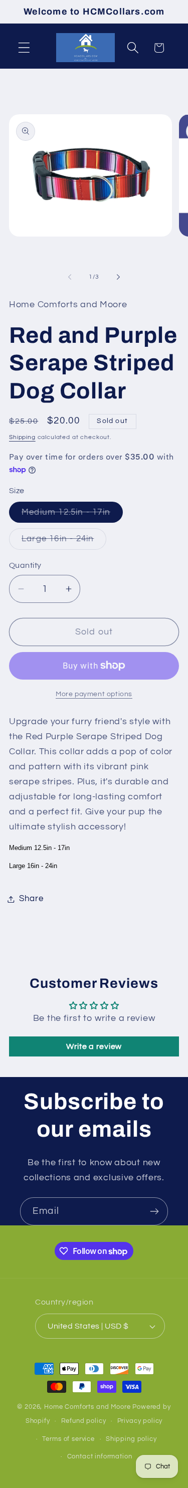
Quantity (25, 565)
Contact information (99, 1456)
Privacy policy (140, 1420)
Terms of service (68, 1438)
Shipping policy (131, 1438)
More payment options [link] (94, 694)
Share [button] (31, 898)
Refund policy (83, 1420)
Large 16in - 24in (64, 542)
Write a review (94, 1046)
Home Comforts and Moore (87, 1406)
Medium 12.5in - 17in (72, 515)
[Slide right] (118, 277)
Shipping (22, 437)
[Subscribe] (154, 1211)
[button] (24, 48)
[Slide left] (70, 277)
